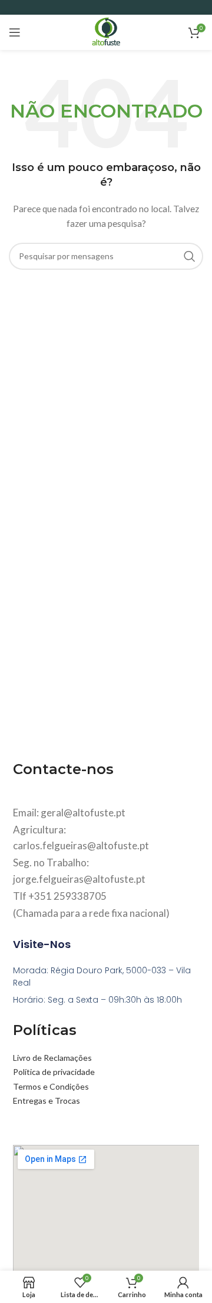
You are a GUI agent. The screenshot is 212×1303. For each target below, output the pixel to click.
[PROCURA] (189, 256)
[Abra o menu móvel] (14, 32)
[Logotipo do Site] (106, 31)
